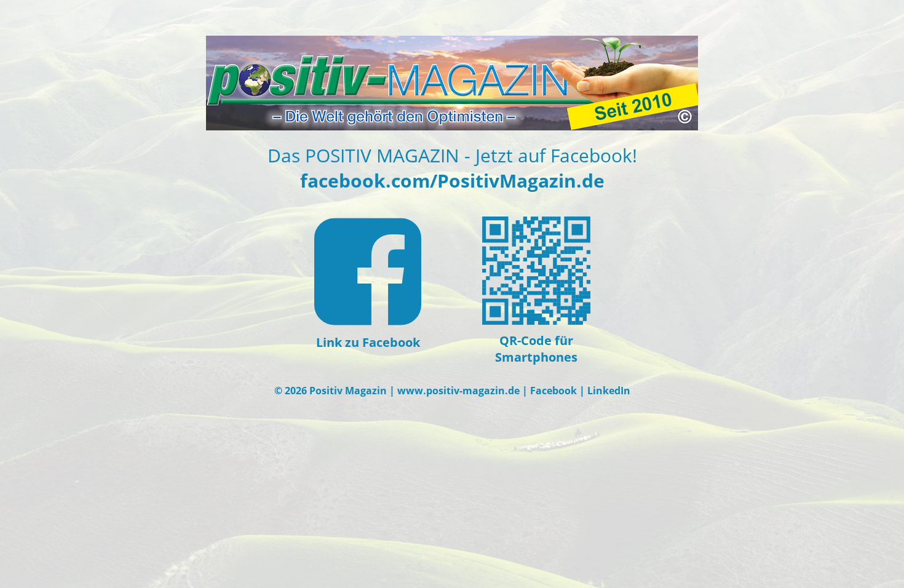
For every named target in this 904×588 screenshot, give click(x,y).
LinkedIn (608, 390)
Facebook (553, 390)
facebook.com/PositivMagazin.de (452, 180)
